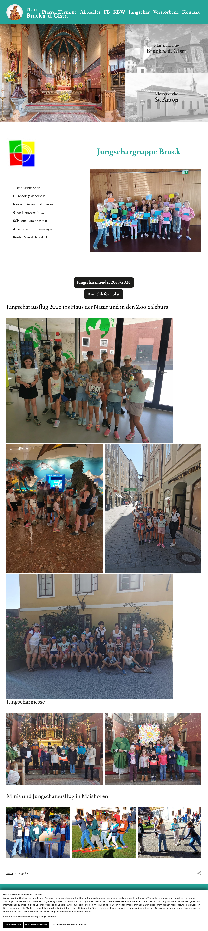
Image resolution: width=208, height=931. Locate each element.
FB (107, 12)
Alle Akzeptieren (13, 924)
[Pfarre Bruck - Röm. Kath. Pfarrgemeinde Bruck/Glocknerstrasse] (37, 12)
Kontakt (191, 12)
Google (43, 916)
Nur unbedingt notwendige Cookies (70, 924)
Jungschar (139, 12)
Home (9, 873)
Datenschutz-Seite (130, 901)
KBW (119, 12)
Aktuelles (90, 12)
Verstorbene (166, 12)
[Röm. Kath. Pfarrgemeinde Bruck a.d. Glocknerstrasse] (21, 153)
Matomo (52, 916)
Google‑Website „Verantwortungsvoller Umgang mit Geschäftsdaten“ (57, 911)
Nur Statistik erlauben (36, 924)
